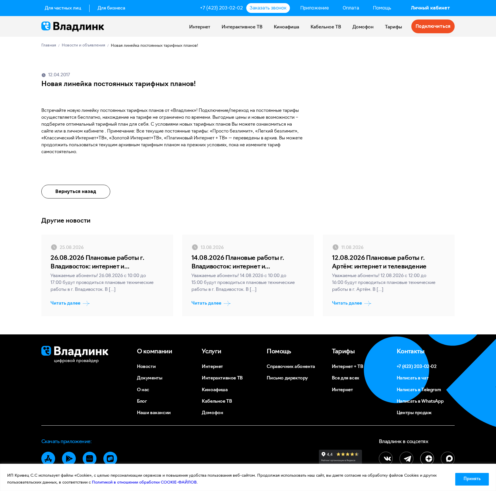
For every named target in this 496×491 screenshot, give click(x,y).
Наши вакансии (154, 413)
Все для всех (345, 378)
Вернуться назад (75, 191)
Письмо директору (287, 378)
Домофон (362, 27)
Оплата (351, 8)
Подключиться (433, 26)
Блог (142, 401)
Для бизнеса (111, 8)
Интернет (199, 27)
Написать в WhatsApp (420, 401)
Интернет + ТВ (347, 367)
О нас (143, 390)
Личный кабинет (430, 8)
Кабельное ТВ (326, 27)
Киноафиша (286, 27)
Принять (472, 479)
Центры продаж (414, 413)
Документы (149, 378)
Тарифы (393, 27)
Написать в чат (413, 378)
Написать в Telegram (419, 390)
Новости (146, 367)
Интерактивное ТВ (242, 27)
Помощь (382, 8)
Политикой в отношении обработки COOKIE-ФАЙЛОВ (144, 482)
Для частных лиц (63, 8)
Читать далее (65, 303)
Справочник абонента (291, 367)
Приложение (314, 8)
